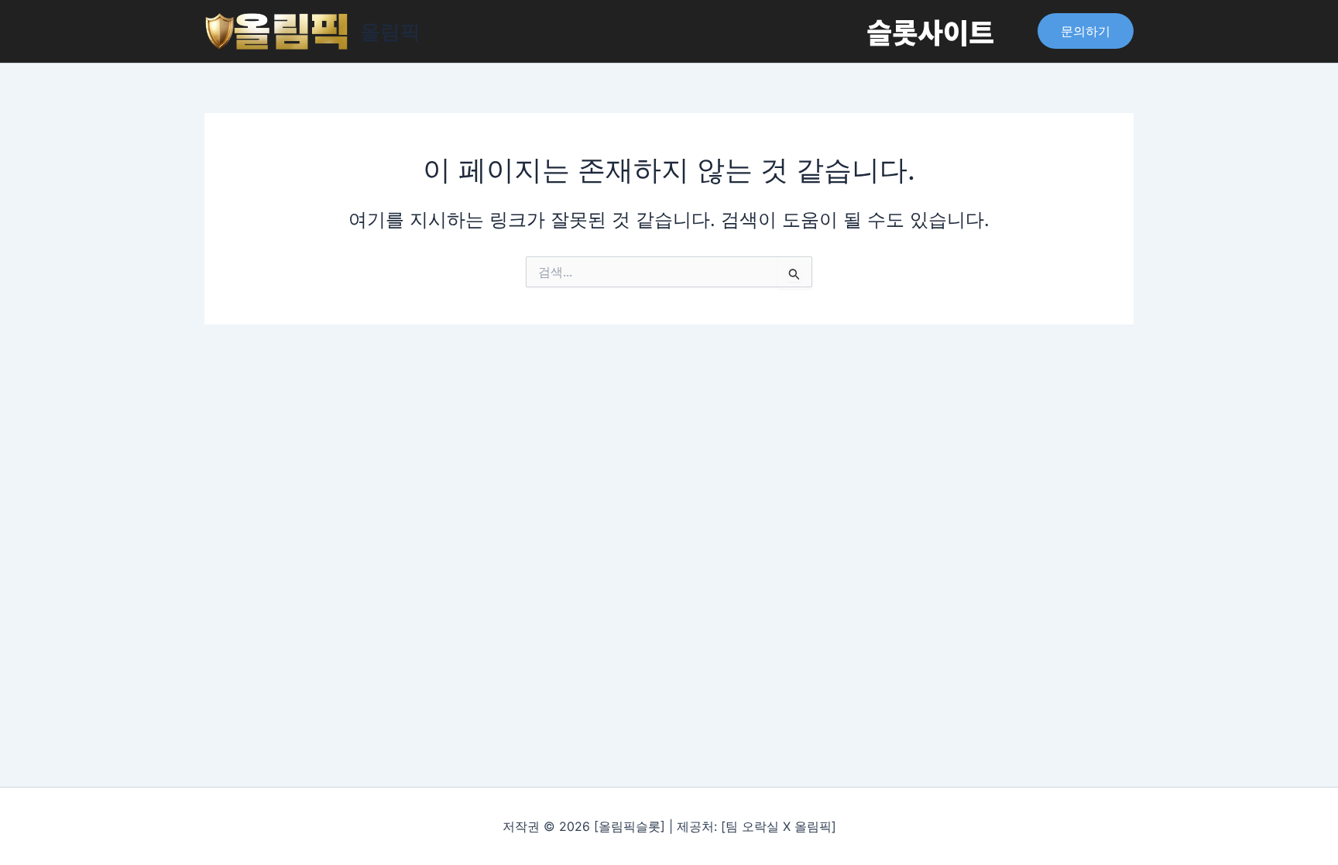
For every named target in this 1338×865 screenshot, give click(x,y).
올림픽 (390, 31)
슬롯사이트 (930, 31)
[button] (1086, 31)
